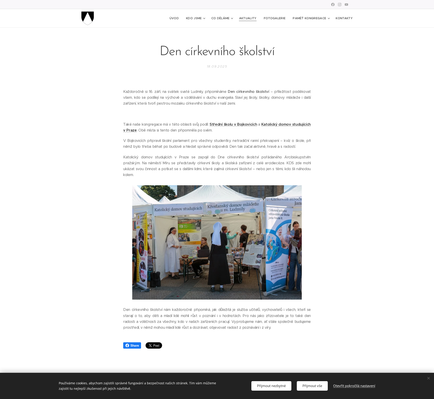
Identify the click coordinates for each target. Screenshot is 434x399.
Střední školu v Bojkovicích (233, 124)
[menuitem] (175, 18)
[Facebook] (333, 4)
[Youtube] (346, 4)
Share (134, 345)
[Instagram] (339, 4)
